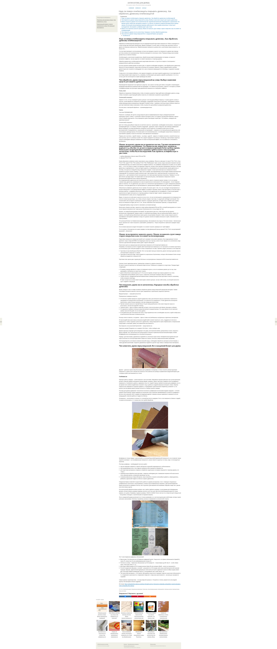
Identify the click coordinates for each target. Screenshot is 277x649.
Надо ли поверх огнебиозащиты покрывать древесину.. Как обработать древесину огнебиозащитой (148, 18)
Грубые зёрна (144, 589)
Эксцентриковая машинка (152, 589)
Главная (131, 8)
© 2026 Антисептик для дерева (102, 644)
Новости (138, 8)
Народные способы (168, 589)
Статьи (144, 8)
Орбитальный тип (161, 589)
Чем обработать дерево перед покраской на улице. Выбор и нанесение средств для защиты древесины (149, 20)
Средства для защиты (127, 589)
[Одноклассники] (150, 596)
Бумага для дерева (122, 590)
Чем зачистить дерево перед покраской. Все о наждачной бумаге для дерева (142, 34)
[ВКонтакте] (125, 596)
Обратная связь (153, 644)
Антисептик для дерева (138, 3)
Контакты (125, 644)
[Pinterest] (137, 596)
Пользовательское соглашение (133, 644)
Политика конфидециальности (129, 645)
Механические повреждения (137, 589)
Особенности (126, 35)
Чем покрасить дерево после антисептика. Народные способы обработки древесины (144, 32)
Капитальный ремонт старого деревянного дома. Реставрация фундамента (106, 26)
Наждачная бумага (175, 589)
